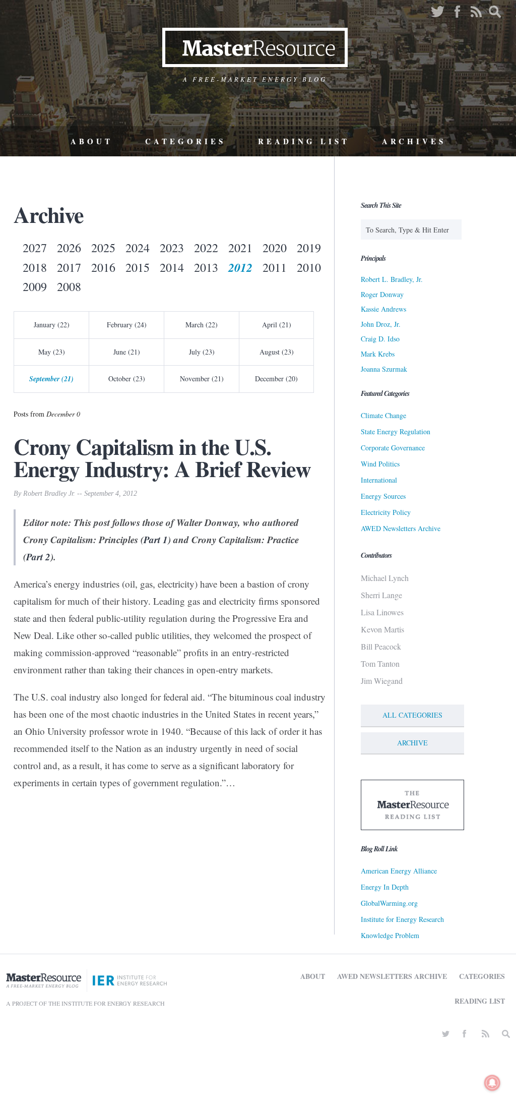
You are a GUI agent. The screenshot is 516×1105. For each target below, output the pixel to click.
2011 (275, 267)
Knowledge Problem (390, 935)
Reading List (304, 141)
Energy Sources (383, 496)
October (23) (126, 378)
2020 (275, 248)
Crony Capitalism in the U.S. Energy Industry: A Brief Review (162, 457)
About (92, 141)
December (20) (276, 378)
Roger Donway (382, 294)
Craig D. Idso (380, 338)
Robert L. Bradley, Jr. (392, 279)
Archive (412, 742)
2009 (35, 286)
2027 (35, 248)
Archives (414, 141)
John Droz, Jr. (381, 324)
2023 (172, 248)
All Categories (412, 715)
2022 (206, 248)
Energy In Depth (385, 887)
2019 (309, 248)
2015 (137, 267)
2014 (172, 267)
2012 (240, 267)
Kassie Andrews (383, 309)
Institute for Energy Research (402, 919)
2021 (240, 248)
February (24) (127, 324)
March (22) (201, 324)
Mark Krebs (378, 354)
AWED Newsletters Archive (400, 528)
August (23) (277, 352)
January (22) (52, 324)
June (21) (126, 352)
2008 (69, 286)
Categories (185, 141)
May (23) (51, 352)
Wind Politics (380, 464)
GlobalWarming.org (389, 903)
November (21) (202, 378)
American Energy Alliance (399, 871)
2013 (206, 267)
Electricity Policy (386, 512)
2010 (309, 267)
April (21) (276, 324)
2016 (103, 267)
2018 (35, 267)
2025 (103, 248)
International (379, 480)
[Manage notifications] (492, 1083)
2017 (69, 267)
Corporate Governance (393, 447)
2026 (69, 248)
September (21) (51, 379)
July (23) (202, 352)
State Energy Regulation (395, 431)
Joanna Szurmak (384, 369)
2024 (137, 248)
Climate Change (383, 415)
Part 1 (156, 539)
